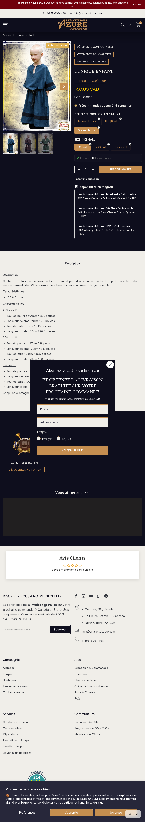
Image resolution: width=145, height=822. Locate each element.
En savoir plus (94, 802)
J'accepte (71, 812)
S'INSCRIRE (72, 450)
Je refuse (116, 812)
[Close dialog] (110, 364)
